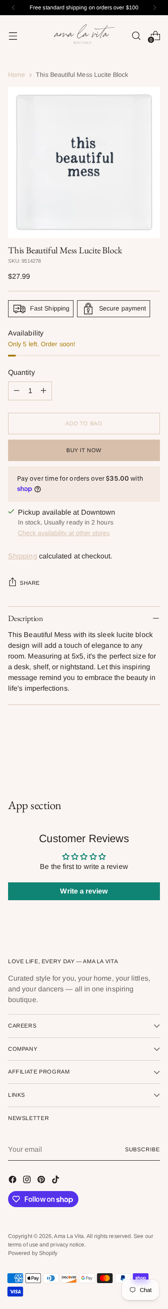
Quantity (21, 372)
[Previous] (13, 7)
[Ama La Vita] (84, 35)
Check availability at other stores (64, 533)
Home (16, 74)
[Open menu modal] (13, 35)
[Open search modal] (136, 35)
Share (30, 583)
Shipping (22, 556)
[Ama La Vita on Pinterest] (42, 1181)
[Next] (154, 7)
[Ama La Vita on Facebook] (13, 1181)
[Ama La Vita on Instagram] (27, 1181)
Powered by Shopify (32, 1253)
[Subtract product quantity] (17, 391)
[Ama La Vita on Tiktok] (56, 1181)
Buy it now (84, 450)
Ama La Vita (69, 1236)
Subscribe (142, 1149)
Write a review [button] (84, 891)
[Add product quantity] (43, 391)
